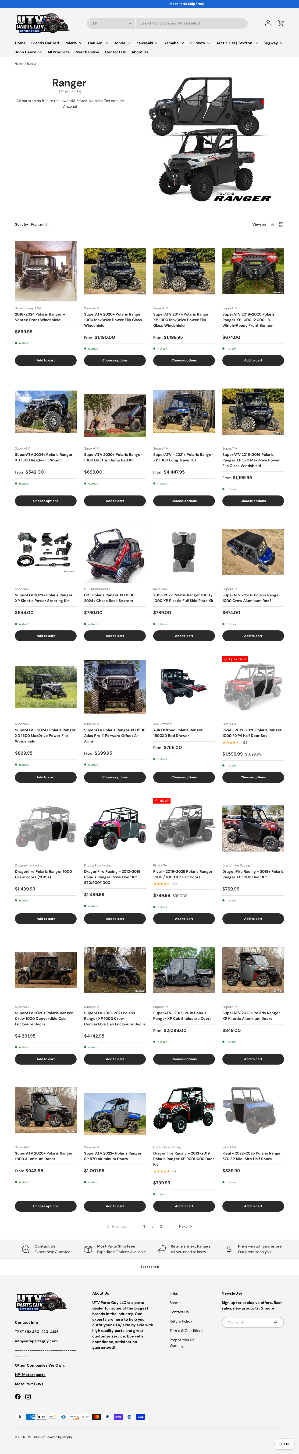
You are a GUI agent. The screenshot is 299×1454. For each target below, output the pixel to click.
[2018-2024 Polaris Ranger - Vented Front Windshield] (46, 271)
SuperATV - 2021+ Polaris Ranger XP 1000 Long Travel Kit (183, 457)
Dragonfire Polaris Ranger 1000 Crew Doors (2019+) (43, 874)
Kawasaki (144, 43)
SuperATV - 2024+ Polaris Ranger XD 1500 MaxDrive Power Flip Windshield (45, 736)
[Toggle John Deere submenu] (40, 52)
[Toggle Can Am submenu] (106, 43)
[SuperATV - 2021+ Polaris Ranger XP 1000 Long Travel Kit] (184, 411)
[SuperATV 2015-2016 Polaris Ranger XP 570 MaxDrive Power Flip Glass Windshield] (253, 411)
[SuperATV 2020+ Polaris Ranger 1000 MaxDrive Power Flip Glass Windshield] (115, 271)
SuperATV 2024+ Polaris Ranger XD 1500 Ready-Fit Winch (44, 457)
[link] (116, 1226)
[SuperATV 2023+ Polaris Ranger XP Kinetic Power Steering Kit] (46, 552)
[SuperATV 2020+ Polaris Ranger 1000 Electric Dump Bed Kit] (115, 411)
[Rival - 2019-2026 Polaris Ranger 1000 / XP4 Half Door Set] (253, 687)
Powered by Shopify (59, 1437)
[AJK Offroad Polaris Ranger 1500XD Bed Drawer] (184, 687)
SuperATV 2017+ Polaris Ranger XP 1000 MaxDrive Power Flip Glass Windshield (181, 320)
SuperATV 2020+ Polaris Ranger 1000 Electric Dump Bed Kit (113, 457)
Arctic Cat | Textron (234, 43)
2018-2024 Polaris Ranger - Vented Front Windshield (40, 317)
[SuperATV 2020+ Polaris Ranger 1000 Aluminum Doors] (46, 1110)
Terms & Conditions (186, 1330)
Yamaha (171, 43)
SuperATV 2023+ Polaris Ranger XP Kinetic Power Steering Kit (44, 598)
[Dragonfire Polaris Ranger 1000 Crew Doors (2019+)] (46, 828)
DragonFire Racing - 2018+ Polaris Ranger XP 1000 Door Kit (253, 874)
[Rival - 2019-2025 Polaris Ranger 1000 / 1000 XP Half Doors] (184, 828)
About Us (140, 52)
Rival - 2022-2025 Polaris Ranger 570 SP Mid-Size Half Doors (252, 1156)
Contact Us (115, 52)
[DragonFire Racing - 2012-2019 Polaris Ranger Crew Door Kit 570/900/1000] (115, 828)
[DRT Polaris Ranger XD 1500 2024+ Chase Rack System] (115, 552)
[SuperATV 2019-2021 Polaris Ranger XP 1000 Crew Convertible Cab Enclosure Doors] (115, 970)
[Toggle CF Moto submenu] (209, 43)
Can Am (95, 43)
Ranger (31, 63)
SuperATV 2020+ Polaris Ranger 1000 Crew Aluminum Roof (251, 598)
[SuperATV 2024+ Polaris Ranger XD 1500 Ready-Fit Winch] (46, 411)
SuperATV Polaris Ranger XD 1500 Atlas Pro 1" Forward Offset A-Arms (115, 736)
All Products (58, 52)
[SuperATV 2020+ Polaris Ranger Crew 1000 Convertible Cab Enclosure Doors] (46, 970)
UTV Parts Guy (35, 1437)
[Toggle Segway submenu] (282, 43)
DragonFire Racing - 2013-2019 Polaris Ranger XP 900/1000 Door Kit (183, 1159)
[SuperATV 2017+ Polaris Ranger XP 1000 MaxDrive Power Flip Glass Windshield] (184, 271)
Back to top (149, 1267)
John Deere (25, 52)
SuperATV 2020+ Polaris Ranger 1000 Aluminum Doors (44, 1156)
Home (20, 43)
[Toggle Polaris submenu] (80, 43)
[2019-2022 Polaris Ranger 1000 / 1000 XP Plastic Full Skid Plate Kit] (184, 552)
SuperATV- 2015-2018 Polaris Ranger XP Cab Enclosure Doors (182, 1016)
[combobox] (167, 23)
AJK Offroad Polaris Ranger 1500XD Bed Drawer (178, 733)
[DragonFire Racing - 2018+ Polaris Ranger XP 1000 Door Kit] (253, 828)
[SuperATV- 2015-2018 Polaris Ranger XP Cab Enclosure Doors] (184, 970)
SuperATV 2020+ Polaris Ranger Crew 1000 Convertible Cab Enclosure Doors (44, 1019)
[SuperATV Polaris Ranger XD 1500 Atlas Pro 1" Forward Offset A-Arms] (115, 687)
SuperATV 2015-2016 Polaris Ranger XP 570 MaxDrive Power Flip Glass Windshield (251, 460)
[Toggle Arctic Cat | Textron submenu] (256, 43)
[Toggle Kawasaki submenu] (157, 43)
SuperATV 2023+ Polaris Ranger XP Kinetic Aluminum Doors (251, 1016)
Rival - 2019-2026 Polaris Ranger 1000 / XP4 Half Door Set (252, 733)
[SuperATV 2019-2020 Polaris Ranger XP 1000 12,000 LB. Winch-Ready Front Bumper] (253, 271)
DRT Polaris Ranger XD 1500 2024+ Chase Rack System (109, 598)
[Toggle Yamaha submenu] (182, 43)
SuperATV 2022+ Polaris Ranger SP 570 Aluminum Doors (113, 1156)
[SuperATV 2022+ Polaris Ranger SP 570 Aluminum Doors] (115, 1110)
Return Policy (181, 1321)
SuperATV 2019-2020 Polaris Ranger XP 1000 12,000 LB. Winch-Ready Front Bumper (248, 320)
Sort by (21, 224)
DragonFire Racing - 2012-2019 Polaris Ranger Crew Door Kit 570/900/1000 (112, 877)
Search (176, 1302)
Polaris (70, 43)
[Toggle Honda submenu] (129, 43)
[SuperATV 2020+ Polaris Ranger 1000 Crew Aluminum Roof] (253, 552)
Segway (270, 43)
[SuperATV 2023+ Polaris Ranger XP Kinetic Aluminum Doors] (253, 970)
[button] (281, 23)
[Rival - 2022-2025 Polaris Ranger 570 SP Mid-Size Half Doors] (253, 1110)
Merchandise (87, 52)
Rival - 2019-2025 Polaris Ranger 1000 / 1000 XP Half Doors (183, 874)
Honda (119, 43)
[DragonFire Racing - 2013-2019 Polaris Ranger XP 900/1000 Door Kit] (184, 1110)
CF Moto (197, 43)
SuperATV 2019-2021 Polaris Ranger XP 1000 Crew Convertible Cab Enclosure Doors (114, 1019)
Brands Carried (45, 43)
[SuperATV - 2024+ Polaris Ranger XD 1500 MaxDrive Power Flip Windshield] (46, 687)
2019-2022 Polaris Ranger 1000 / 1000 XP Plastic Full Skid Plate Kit (183, 598)
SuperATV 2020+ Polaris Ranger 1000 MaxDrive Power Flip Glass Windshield (113, 320)
